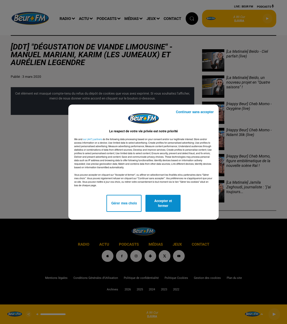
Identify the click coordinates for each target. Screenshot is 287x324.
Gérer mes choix (124, 203)
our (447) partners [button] (92, 139)
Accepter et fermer (163, 203)
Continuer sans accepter (195, 111)
